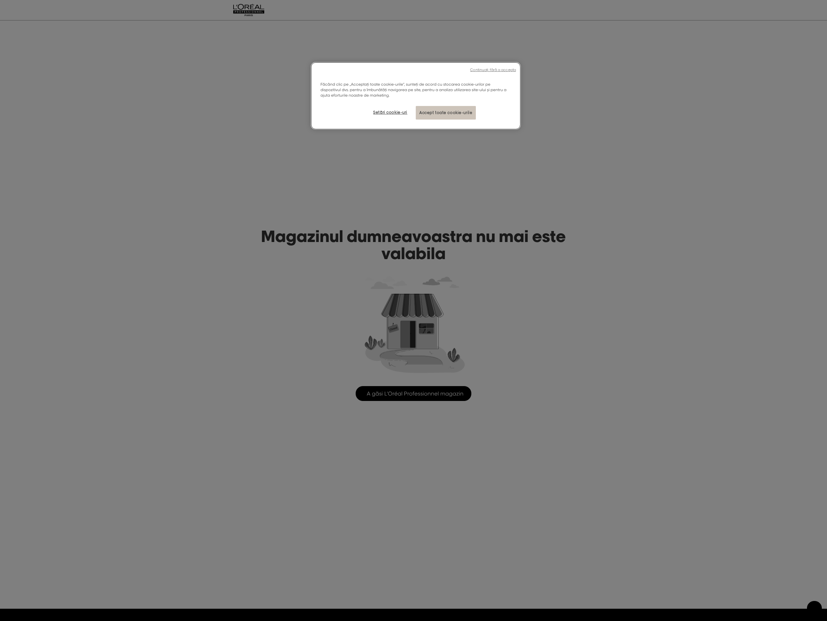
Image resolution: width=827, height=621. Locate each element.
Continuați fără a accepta (493, 70)
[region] (416, 96)
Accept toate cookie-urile (445, 112)
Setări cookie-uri (390, 112)
